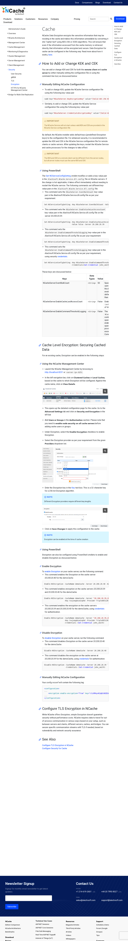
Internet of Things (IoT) (44, 938)
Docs (77, 3)
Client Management (16, 65)
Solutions (18, 19)
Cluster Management (16, 56)
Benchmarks (9, 932)
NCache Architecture (16, 38)
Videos (68, 935)
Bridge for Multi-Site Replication (21, 95)
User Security (16, 74)
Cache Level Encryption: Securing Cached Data (118, 43)
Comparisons (87, 3)
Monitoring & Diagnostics (18, 52)
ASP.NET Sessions (42, 924)
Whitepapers (70, 939)
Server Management (16, 61)
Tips (98, 935)
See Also (117, 64)
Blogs (98, 3)
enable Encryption (52, 571)
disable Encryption (53, 638)
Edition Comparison (12, 925)
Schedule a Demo (102, 925)
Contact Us (118, 3)
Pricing (77, 19)
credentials (62, 256)
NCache (8, 921)
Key (73, 488)
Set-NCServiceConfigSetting (58, 176)
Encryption (15, 84)
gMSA (13, 77)
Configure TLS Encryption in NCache (57, 745)
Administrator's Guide (17, 29)
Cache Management (16, 47)
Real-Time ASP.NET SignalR (46, 935)
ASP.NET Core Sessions (44, 928)
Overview (12, 33)
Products (7, 19)
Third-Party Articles (73, 928)
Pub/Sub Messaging (43, 931)
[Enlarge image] (105, 391)
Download (107, 3)
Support (99, 921)
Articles (69, 932)
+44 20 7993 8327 (109, 891)
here (50, 55)
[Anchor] (41, 63)
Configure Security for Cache (54, 748)
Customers (30, 19)
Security (11, 70)
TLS (12, 81)
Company (55, 19)
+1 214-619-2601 (84, 891)
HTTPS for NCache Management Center (19, 89)
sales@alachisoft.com (85, 900)
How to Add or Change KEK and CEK (118, 30)
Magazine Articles (72, 925)
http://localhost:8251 (54, 372)
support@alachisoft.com (111, 900)
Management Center (16, 43)
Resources (43, 19)
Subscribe (11, 906)
